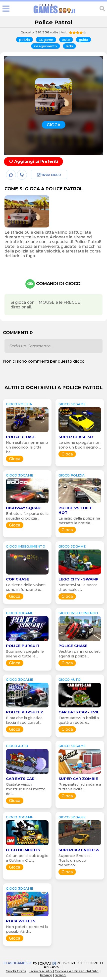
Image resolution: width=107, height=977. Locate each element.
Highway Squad (23, 507)
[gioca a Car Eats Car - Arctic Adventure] (27, 774)
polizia (24, 40)
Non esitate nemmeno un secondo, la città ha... (27, 447)
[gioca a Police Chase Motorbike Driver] (27, 432)
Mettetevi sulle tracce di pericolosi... (78, 587)
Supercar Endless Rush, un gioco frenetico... (74, 860)
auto (66, 40)
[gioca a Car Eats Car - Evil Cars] (79, 707)
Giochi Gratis (16, 971)
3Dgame (46, 40)
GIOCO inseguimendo (78, 613)
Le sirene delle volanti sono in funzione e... (26, 587)
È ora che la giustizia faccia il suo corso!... (24, 720)
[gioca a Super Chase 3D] (79, 432)
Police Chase (20, 436)
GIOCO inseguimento (25, 546)
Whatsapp (39, 196)
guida (83, 40)
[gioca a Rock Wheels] (27, 916)
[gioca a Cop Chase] (27, 574)
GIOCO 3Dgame (72, 404)
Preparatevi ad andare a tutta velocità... (79, 786)
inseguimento (45, 46)
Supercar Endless (78, 850)
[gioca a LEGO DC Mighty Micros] (27, 845)
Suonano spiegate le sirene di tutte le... (25, 653)
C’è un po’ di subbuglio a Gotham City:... (27, 858)
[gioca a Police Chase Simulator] (79, 641)
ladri (69, 46)
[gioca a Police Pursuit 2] (27, 707)
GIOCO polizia (19, 404)
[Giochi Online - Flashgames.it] (54, 13)
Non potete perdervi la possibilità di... (27, 929)
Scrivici (60, 975)
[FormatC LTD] (47, 963)
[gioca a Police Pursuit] (27, 641)
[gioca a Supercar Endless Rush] (79, 845)
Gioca (14, 458)
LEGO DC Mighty (23, 850)
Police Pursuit (23, 645)
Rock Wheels (20, 921)
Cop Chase (17, 579)
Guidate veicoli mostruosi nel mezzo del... (26, 789)
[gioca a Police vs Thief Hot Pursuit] (79, 503)
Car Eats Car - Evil (78, 712)
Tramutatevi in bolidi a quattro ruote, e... (78, 720)
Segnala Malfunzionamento (43, 209)
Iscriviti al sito (41, 971)
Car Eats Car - (21, 778)
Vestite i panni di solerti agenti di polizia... (79, 653)
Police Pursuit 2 (24, 712)
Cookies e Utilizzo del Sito (77, 971)
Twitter (36, 185)
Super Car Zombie (78, 778)
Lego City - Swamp (78, 579)
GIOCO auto (69, 679)
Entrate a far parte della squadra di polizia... (27, 516)
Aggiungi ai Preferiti (35, 161)
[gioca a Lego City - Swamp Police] (79, 574)
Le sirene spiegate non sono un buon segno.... (79, 445)
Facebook (39, 175)
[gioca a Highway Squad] (27, 503)
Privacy (46, 975)
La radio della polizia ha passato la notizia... (79, 520)
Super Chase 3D (75, 436)
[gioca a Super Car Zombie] (79, 774)
